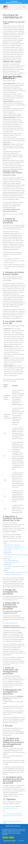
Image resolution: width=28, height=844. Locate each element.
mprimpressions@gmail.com (10, 623)
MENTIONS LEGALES (13, 826)
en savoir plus (21, 840)
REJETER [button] (11, 837)
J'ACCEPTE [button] (5, 837)
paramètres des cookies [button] (9, 840)
